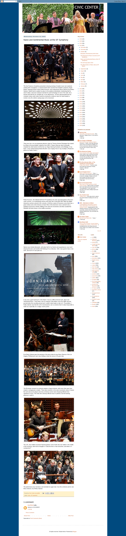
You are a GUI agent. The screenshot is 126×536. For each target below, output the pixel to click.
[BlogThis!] (48, 493)
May (82, 77)
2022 (80, 88)
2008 (80, 119)
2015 (80, 104)
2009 (80, 116)
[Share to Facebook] (51, 493)
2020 (80, 93)
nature (93, 265)
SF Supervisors (96, 293)
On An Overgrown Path (86, 182)
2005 (80, 125)
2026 (80, 39)
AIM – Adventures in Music (87, 203)
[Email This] (46, 493)
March (82, 81)
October (83, 51)
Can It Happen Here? (85, 172)
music (29, 495)
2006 (80, 123)
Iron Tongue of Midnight (86, 140)
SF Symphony (34, 495)
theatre (94, 304)
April (82, 79)
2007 (80, 121)
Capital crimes (83, 196)
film (93, 251)
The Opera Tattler (84, 216)
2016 (80, 101)
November (83, 49)
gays (93, 256)
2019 (80, 95)
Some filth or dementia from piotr (87, 133)
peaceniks (94, 276)
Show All (99, 230)
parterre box (83, 132)
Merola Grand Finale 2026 (86, 218)
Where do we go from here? (86, 173)
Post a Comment (30, 512)
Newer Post (27, 515)
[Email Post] (43, 493)
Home (49, 515)
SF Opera (94, 288)
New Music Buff (84, 222)
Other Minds (95, 269)
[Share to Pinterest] (53, 493)
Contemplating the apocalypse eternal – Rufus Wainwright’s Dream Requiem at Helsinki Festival (88, 206)
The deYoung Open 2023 (87, 62)
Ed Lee (94, 249)
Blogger (74, 531)
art (92, 237)
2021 (80, 91)
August (82, 71)
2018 (80, 97)
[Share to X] (50, 493)
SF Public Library (96, 289)
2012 (80, 110)
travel (93, 306)
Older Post (70, 515)
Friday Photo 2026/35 (85, 165)
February (83, 84)
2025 (80, 41)
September (84, 69)
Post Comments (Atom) (36, 518)
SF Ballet (94, 279)
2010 (80, 114)
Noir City (94, 267)
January (83, 86)
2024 (80, 43)
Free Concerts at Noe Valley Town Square (89, 152)
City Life (94, 247)
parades (94, 274)
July (82, 73)
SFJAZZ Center (96, 299)
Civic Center (83, 237)
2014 (80, 106)
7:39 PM (30, 509)
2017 (80, 99)
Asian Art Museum (94, 240)
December (83, 47)
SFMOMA (94, 302)
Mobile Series (95, 260)
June (82, 75)
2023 (80, 45)
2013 (80, 108)
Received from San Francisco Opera (88, 142)
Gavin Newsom (96, 253)
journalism (94, 258)
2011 (80, 112)
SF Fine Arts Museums (95, 285)
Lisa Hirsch (31, 505)
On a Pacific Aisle (84, 195)
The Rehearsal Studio (85, 151)
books (93, 242)
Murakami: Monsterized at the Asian (89, 53)
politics (94, 277)
